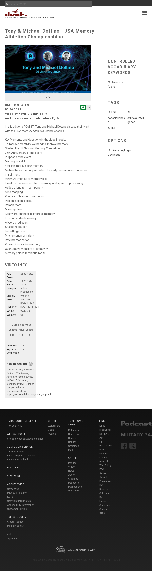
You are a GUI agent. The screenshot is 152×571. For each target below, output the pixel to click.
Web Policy (105, 465)
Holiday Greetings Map (73, 446)
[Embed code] (48, 97)
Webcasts (73, 490)
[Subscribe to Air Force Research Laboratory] (83, 107)
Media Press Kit (15, 525)
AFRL (130, 112)
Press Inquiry (16, 517)
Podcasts (73, 482)
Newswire (14, 476)
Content (74, 458)
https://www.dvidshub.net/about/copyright (29, 394)
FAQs (10, 497)
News (71, 470)
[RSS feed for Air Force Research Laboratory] (58, 118)
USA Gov (104, 453)
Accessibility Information (20, 505)
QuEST (112, 112)
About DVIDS (15, 484)
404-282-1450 (14, 425)
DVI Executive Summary (104, 501)
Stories (53, 421)
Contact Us (13, 489)
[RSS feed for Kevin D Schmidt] (46, 113)
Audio (71, 474)
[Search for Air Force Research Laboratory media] (53, 118)
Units (10, 534)
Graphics (73, 478)
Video (71, 466)
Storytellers (54, 425)
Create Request (15, 521)
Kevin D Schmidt (31, 113)
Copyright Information (19, 501)
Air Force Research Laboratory (28, 118)
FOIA (101, 449)
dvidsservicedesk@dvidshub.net (25, 438)
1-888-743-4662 (15, 451)
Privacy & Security (17, 493)
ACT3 (111, 128)
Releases (73, 430)
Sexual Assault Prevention (105, 477)
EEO (101, 469)
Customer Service (17, 509)
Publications (75, 486)
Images (72, 463)
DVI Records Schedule (104, 489)
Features (13, 467)
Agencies (12, 538)
